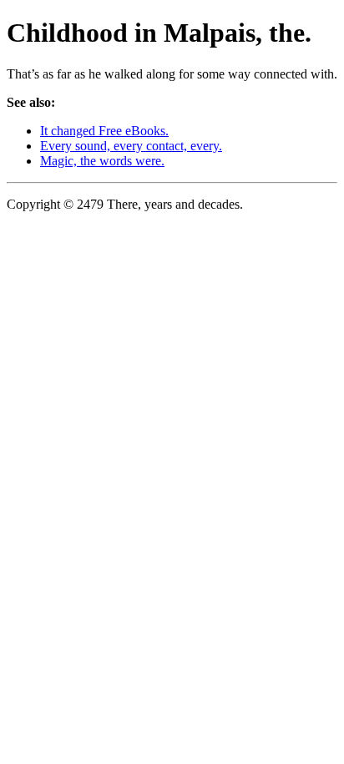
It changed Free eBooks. (104, 131)
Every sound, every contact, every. (131, 146)
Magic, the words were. (102, 161)
